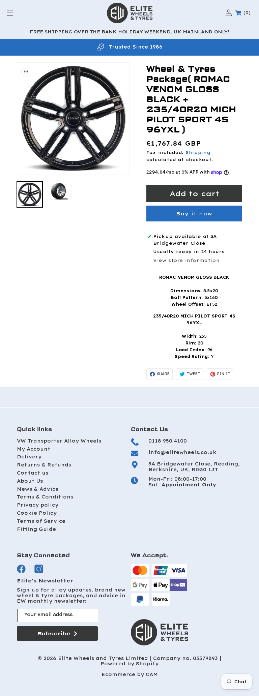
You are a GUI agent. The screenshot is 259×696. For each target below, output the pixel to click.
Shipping (198, 152)
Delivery (29, 457)
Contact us (32, 473)
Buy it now (194, 213)
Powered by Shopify (129, 664)
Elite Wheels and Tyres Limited (103, 658)
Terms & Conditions (45, 497)
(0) (244, 12)
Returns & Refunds (44, 465)
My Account (33, 449)
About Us (30, 481)
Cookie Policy (37, 513)
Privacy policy (37, 505)
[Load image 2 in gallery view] (58, 191)
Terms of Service (41, 521)
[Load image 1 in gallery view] (29, 194)
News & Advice (38, 489)
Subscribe (54, 633)
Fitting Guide (36, 529)
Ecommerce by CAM (130, 674)
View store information (186, 260)
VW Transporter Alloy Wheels (59, 441)
